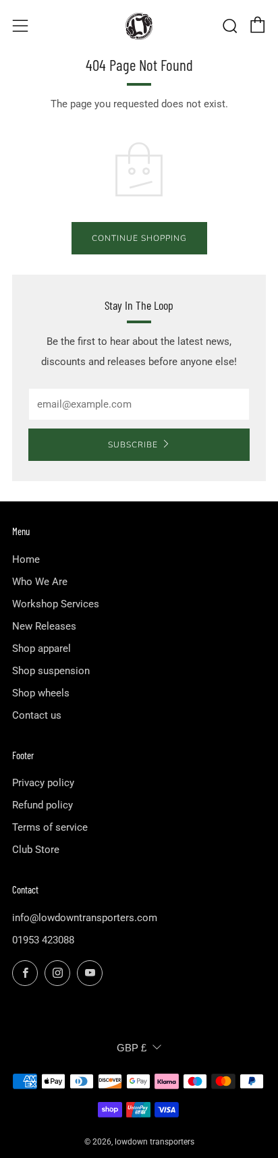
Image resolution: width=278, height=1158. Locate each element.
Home (26, 559)
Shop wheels (41, 693)
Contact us (36, 715)
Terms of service (50, 827)
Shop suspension (51, 671)
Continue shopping (139, 238)
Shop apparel (41, 648)
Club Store (35, 850)
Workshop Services (55, 604)
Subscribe (133, 444)
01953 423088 (43, 940)
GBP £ (131, 1047)
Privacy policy (43, 783)
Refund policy (42, 805)
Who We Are (39, 582)
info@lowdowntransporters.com (84, 918)
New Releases (44, 626)
